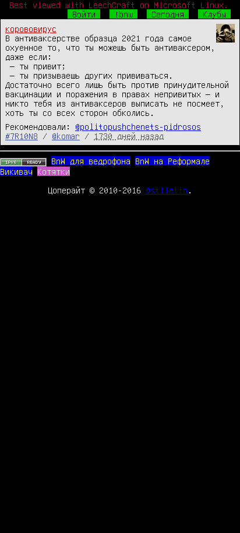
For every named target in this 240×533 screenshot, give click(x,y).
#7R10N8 (21, 135)
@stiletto (167, 190)
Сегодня (167, 14)
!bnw (123, 14)
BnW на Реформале (172, 160)
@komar (66, 135)
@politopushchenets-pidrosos (138, 126)
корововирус (31, 28)
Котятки (53, 171)
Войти (84, 14)
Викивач (16, 171)
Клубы (214, 14)
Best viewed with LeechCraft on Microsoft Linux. (118, 4)
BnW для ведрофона (90, 160)
